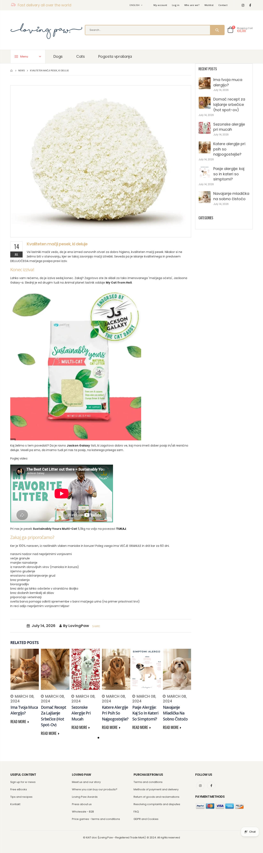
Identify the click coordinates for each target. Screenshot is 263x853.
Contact (222, 5)
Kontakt (15, 804)
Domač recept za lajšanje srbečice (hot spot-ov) (229, 104)
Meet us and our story (86, 782)
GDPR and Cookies (146, 819)
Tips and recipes (21, 797)
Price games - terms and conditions (96, 819)
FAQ (136, 812)
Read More (18, 721)
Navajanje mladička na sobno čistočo (231, 196)
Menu (24, 56)
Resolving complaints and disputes (157, 804)
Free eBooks (18, 789)
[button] (98, 738)
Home (11, 71)
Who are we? (192, 5)
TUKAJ (121, 529)
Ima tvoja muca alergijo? (227, 82)
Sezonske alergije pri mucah (229, 127)
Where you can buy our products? (94, 789)
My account (160, 5)
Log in (175, 5)
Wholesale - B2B (83, 812)
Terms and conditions (148, 782)
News (21, 70)
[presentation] (16, 677)
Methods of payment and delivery (156, 789)
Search (217, 30)
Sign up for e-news (23, 782)
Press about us (82, 804)
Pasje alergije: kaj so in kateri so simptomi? (228, 174)
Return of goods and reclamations (156, 797)
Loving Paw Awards (85, 797)
